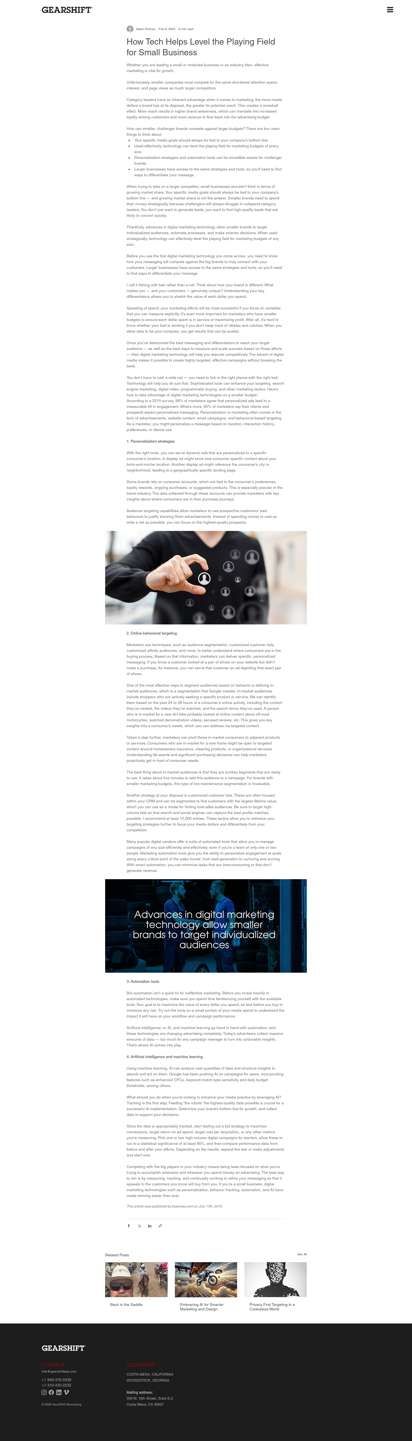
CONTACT (53, 1365)
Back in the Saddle (126, 1304)
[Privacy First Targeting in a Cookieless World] (275, 1279)
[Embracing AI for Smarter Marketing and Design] (206, 1279)
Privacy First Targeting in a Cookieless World (272, 1306)
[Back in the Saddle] (136, 1279)
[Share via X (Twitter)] (139, 1226)
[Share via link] (160, 1226)
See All (302, 1254)
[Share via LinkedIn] (150, 1226)
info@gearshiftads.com (59, 1371)
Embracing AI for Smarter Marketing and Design (202, 1306)
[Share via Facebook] (129, 1226)
